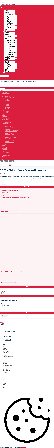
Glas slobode (5, 349)
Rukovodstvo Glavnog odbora (7, 365)
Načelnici (4, 371)
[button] (2, 4)
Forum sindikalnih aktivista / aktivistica (8, 356)
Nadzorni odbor (5, 366)
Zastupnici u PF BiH (6, 368)
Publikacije (4, 348)
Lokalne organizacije (6, 352)
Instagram (3, 293)
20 (3, 323)
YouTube (3, 291)
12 (2, 322)
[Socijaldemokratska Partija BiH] (1, 5)
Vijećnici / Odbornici (6, 372)
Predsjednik (4, 361)
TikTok (4, 384)
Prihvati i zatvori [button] (23, 447)
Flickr (3, 292)
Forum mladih (4, 183)
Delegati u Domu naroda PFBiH (7, 369)
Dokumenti (4, 347)
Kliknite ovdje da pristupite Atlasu (6, 85)
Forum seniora (5, 355)
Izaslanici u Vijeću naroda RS (7, 370)
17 (0, 323)
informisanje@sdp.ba (8, 340)
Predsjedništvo (5, 363)
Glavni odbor (5, 364)
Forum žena (4, 354)
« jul (0, 326)
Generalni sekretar (5, 362)
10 (0, 322)
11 (1, 322)
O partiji (4, 346)
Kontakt (4, 350)
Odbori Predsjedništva (6, 351)
